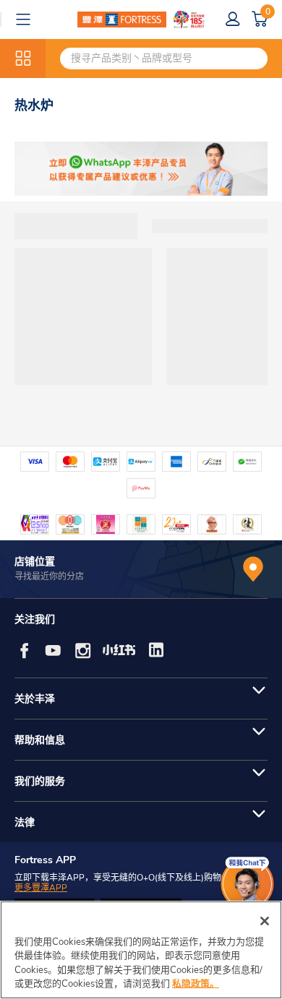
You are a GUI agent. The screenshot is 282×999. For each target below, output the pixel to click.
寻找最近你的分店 (49, 576)
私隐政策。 (195, 983)
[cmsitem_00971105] (141, 169)
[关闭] (265, 921)
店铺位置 (34, 561)
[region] (141, 950)
